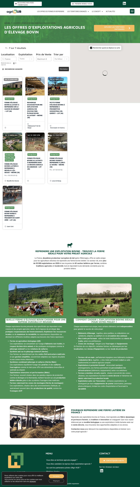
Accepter (56, 476)
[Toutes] (26, 59)
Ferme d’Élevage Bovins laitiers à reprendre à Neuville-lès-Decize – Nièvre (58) (12, 168)
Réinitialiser (64, 69)
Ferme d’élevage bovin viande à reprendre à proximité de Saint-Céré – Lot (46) (12, 216)
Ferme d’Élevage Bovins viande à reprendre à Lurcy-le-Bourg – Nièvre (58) (57, 162)
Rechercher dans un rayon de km (8, 63)
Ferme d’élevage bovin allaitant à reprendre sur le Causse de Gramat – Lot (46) (11, 107)
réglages (33, 481)
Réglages (56, 481)
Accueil (7, 23)
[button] (12, 69)
